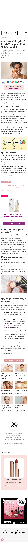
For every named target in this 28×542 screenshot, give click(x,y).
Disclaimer (6, 532)
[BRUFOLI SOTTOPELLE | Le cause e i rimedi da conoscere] (7, 368)
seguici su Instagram (14, 88)
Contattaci (22, 531)
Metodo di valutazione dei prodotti (11, 531)
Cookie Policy (21, 532)
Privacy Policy (13, 532)
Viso (3, 57)
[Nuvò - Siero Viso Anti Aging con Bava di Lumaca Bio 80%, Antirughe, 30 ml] (14, 205)
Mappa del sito (14, 534)
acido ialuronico (7, 325)
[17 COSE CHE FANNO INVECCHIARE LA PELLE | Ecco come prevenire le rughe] (7, 400)
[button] (5, 485)
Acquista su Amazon (14, 223)
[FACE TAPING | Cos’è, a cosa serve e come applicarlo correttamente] (21, 368)
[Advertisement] (14, 15)
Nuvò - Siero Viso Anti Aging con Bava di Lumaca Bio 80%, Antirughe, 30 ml (13, 216)
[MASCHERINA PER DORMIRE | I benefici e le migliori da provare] (7, 385)
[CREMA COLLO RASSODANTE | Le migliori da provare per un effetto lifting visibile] (21, 400)
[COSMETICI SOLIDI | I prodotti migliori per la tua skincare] (21, 385)
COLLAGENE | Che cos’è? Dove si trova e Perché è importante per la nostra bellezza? (13, 188)
